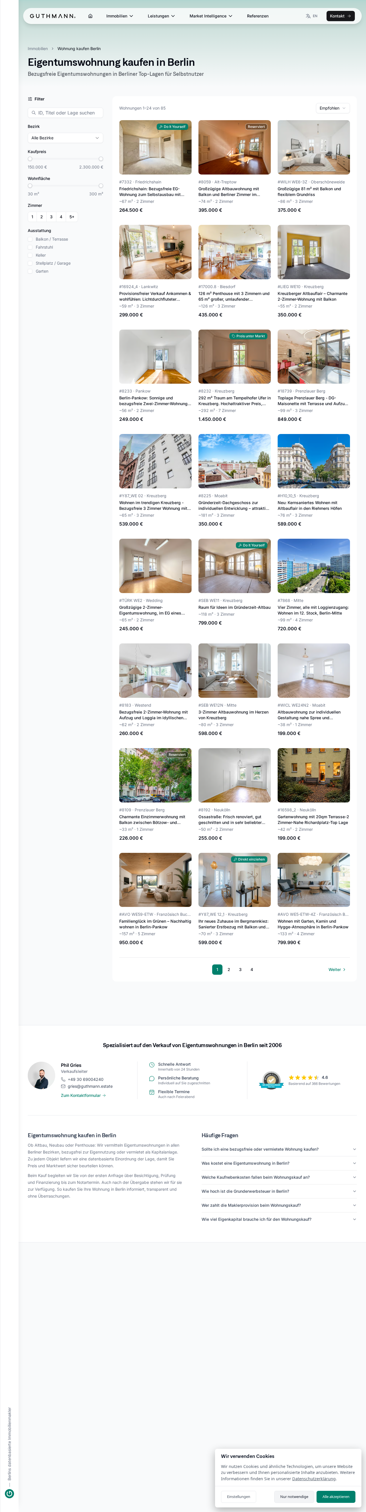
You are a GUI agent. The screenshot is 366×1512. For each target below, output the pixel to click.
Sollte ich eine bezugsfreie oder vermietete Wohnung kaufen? (260, 1149)
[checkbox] (30, 239)
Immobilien (116, 15)
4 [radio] (61, 216)
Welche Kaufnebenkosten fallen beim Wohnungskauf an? (256, 1177)
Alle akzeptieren (336, 1496)
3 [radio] (51, 216)
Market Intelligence (208, 15)
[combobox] (333, 108)
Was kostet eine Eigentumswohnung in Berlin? (245, 1163)
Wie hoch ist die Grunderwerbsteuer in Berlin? (245, 1191)
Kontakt (337, 15)
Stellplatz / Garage (53, 263)
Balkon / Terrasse (52, 239)
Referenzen (257, 15)
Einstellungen (238, 1496)
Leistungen (158, 15)
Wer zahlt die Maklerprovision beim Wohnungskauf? (251, 1205)
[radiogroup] (53, 217)
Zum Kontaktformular (81, 1095)
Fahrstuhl (44, 247)
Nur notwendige (294, 1496)
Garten (42, 271)
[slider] (30, 158)
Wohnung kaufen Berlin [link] (79, 48)
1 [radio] (32, 216)
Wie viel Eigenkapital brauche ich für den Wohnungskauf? (256, 1219)
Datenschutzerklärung (314, 1478)
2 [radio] (41, 216)
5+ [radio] (71, 216)
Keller (41, 255)
